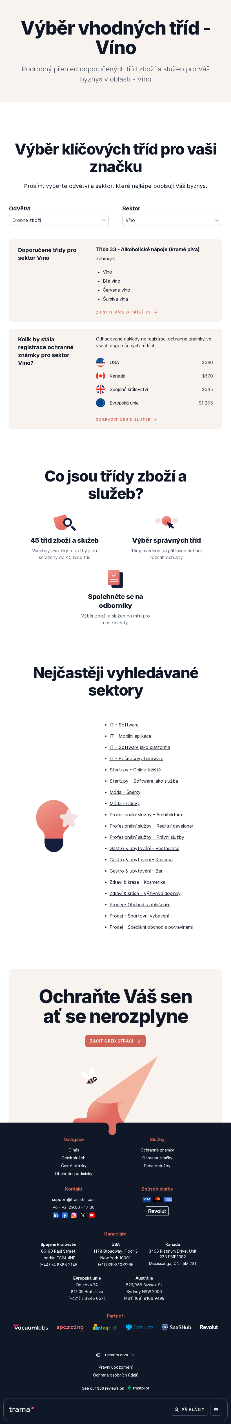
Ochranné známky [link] (157, 1150)
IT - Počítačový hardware (136, 758)
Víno (107, 272)
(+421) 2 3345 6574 (87, 1298)
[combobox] (58, 220)
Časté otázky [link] (73, 1165)
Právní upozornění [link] (116, 1367)
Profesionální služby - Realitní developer (151, 826)
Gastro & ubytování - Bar (136, 871)
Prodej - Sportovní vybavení (139, 916)
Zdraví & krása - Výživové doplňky (145, 893)
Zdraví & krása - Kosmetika (137, 882)
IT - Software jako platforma (140, 747)
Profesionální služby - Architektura (146, 814)
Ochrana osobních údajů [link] (115, 1375)
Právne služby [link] (157, 1165)
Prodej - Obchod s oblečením (140, 904)
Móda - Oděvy (125, 803)
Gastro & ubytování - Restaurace (144, 848)
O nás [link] (73, 1150)
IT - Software (124, 725)
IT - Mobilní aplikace (130, 736)
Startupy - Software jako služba (144, 781)
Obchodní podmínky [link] (73, 1173)
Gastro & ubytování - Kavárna (141, 859)
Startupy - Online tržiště (135, 770)
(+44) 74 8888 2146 (58, 1264)
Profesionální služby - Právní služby (147, 837)
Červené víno (116, 290)
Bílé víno (111, 281)
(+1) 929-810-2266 (116, 1264)
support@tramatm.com (73, 1199)
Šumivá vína (115, 299)
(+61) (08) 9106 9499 (144, 1298)
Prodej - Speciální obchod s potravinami (151, 927)
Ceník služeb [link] (74, 1157)
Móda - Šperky (125, 792)
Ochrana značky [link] (157, 1157)
